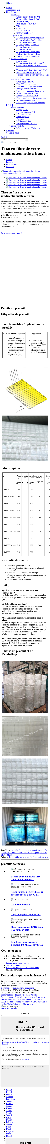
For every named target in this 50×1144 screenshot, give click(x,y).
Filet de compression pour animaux (30, 103)
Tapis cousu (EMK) (24, 49)
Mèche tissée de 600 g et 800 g (28, 72)
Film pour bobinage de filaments (29, 86)
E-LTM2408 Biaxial (24, 33)
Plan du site (19, 995)
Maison (9, 7)
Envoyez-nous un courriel (11, 233)
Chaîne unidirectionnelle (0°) (28, 17)
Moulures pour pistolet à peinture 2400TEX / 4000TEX (27, 943)
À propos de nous (13, 10)
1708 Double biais (23, 31)
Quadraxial (20, 28)
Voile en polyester (41, 997)
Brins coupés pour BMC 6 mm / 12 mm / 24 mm (27, 928)
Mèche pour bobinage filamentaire (30, 91)
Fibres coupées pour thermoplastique (31, 98)
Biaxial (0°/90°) (22, 21)
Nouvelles (10, 130)
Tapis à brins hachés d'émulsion (29, 40)
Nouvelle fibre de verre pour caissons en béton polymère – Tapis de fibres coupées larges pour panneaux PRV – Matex (24, 852)
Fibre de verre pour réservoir (20, 1002)
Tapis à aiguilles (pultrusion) (27, 45)
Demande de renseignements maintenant (17, 988)
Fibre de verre (11, 12)
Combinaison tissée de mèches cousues (17, 997)
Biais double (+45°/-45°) (26, 24)
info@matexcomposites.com (17, 963)
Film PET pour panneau (26, 84)
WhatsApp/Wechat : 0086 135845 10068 (22, 968)
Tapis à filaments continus (26, 47)
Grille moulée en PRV (25, 82)
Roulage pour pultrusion (26, 89)
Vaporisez (20, 119)
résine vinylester (17, 126)
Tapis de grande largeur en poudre (30, 38)
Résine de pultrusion (24, 114)
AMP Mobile (31, 995)
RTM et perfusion (23, 121)
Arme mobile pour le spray (27, 93)
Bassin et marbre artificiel (26, 123)
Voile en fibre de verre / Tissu (28, 54)
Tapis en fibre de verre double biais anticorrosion (28, 857)
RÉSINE (9, 105)
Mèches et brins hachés (20, 79)
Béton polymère (22, 116)
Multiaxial (15, 14)
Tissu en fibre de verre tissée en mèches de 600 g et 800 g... (27, 893)
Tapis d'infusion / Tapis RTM (28, 52)
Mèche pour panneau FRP (27, 96)
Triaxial (19, 26)
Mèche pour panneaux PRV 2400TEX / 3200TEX (26, 878)
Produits (9, 162)
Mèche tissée (21, 61)
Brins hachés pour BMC (26, 100)
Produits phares (7, 995)
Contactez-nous (12, 133)
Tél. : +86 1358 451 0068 (16, 965)
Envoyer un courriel (9, 1009)
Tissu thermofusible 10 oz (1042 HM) (31, 70)
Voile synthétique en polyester (28, 56)
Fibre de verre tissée (19, 58)
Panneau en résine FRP (25, 112)
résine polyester (17, 107)
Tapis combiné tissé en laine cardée (30, 63)
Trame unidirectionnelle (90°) (28, 19)
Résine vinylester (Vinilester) (28, 128)
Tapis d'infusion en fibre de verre (20, 1004)
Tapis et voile (16, 35)
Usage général (22, 110)
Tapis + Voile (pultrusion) (26, 42)
